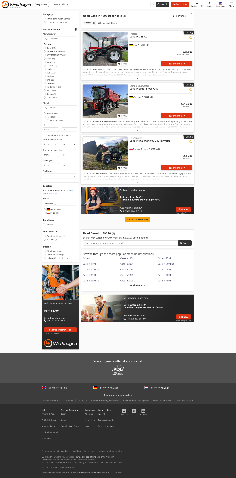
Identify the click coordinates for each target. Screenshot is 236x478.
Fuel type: (47, 171)
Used (49, 224)
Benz (51, 48)
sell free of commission (60, 329)
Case (50, 83)
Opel (50, 69)
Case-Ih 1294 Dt (91, 269)
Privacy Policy (84, 472)
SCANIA (52, 65)
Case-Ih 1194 (89, 263)
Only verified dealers (57, 258)
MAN (51, 62)
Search (163, 4)
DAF (50, 80)
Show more (138, 285)
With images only (56, 251)
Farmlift (51, 117)
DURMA (52, 72)
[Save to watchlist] (190, 37)
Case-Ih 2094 (126, 263)
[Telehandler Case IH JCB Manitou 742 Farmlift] (105, 153)
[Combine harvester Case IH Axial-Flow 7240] (105, 101)
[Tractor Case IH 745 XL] (105, 49)
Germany (55, 209)
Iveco (51, 58)
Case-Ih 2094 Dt (128, 269)
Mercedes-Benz (56, 51)
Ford (50, 76)
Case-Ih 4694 (164, 275)
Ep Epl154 (82, 400)
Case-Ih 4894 (164, 280)
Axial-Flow (52, 113)
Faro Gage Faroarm (184, 400)
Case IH (51, 44)
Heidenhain (54, 87)
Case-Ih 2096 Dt (128, 280)
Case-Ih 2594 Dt (166, 263)
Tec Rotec (68, 400)
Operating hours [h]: (52, 150)
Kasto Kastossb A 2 (51, 400)
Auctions (52, 239)
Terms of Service (100, 472)
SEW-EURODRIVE (56, 55)
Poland (54, 213)
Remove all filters (108, 23)
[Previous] (85, 49)
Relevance (180, 15)
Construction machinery (59, 22)
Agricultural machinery (58, 18)
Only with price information (58, 135)
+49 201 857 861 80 (57, 388)
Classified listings (56, 236)
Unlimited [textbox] (50, 203)
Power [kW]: (48, 160)
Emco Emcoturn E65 (162, 400)
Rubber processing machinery (105, 400)
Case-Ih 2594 (164, 258)
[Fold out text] (137, 78)
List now (183, 209)
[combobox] (60, 203)
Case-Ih (86, 258)
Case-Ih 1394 (89, 275)
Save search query (138, 219)
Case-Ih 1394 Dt (91, 280)
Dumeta (52, 97)
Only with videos (55, 254)
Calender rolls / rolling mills (136, 400)
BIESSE (51, 90)
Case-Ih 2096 (126, 275)
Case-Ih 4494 (164, 269)
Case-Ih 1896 (126, 258)
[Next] (125, 49)
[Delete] (153, 4)
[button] (231, 4)
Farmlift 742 (56, 120)
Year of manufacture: (52, 139)
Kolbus (51, 94)
